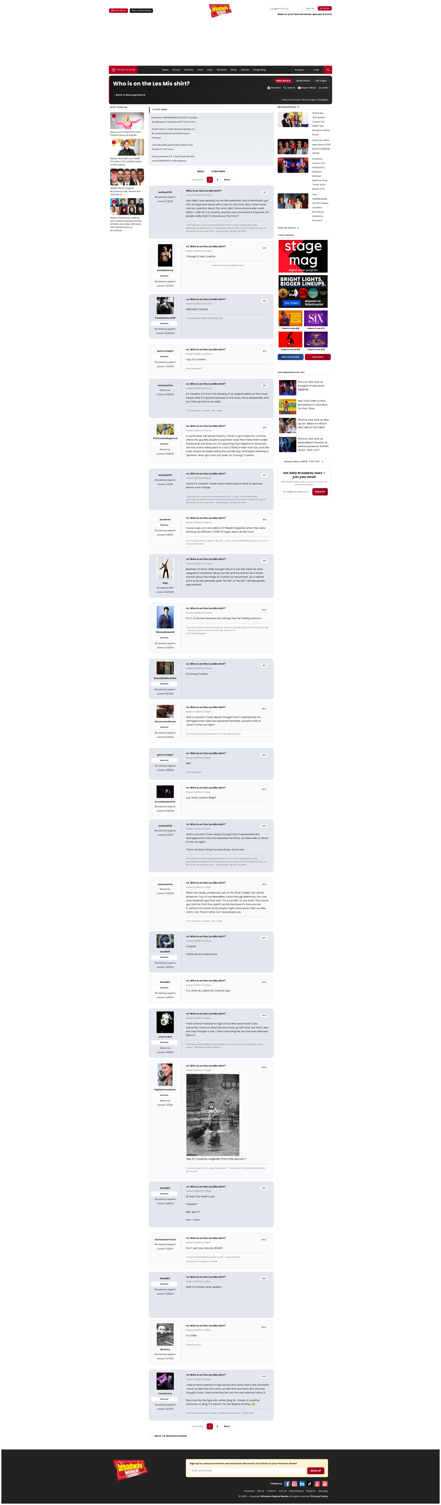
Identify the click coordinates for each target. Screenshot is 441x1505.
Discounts (317, 356)
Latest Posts (303, 80)
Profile (164, 275)
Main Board (283, 80)
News (165, 69)
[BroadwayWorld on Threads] (317, 1484)
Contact (271, 1491)
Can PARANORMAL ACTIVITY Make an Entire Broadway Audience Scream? (320, 207)
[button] (328, 70)
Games (245, 69)
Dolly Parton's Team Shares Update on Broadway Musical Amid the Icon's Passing (173, 133)
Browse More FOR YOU (302, 461)
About (260, 1491)
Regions (311, 1491)
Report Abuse (308, 88)
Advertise (249, 1491)
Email (200, 171)
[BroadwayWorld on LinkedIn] (302, 1484)
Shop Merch (120, 10)
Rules (326, 88)
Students (222, 69)
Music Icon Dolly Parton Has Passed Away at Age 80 (125, 125)
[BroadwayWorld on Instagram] (294, 1484)
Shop (234, 69)
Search (291, 88)
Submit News (296, 1491)
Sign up (320, 491)
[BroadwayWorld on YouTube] (325, 1484)
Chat (200, 69)
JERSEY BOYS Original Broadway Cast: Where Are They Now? (125, 183)
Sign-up (310, 8)
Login (316, 69)
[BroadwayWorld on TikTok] (310, 1484)
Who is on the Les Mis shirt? (204, 190)
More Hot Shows (290, 356)
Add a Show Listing (141, 10)
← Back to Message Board (129, 94)
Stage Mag (259, 69)
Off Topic (321, 80)
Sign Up (316, 1470)
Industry (188, 69)
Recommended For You (291, 372)
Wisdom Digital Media (275, 1496)
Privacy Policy (319, 1496)
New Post (276, 88)
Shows (176, 69)
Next (227, 179)
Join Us (282, 1491)
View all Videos (287, 227)
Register (299, 69)
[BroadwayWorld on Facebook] (287, 1484)
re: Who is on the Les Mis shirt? (206, 246)
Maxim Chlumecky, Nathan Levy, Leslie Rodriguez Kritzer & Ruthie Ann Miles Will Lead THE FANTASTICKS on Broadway (126, 216)
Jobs (210, 69)
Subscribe (218, 171)
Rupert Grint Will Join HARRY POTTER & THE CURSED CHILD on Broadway (125, 153)
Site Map (323, 1491)
